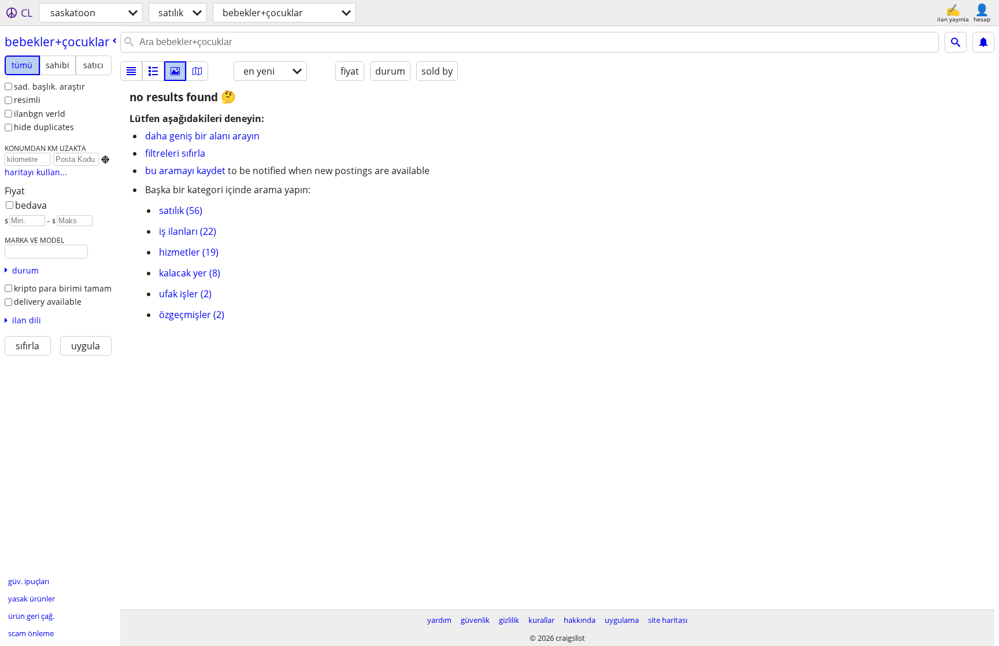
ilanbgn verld (39, 113)
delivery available (48, 301)
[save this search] (983, 42)
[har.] (197, 71)
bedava (31, 205)
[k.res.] (153, 71)
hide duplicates (44, 126)
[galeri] (175, 71)
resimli (27, 99)
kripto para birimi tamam (63, 288)
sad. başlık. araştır (49, 86)
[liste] (131, 71)
